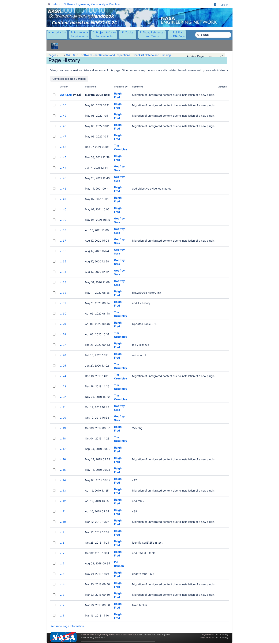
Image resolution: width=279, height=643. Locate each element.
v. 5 (62, 573)
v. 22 (63, 396)
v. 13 (63, 490)
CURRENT (66, 94)
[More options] (210, 56)
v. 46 (63, 146)
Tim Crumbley (221, 634)
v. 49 (63, 115)
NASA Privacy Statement (93, 637)
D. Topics (127, 32)
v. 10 (63, 521)
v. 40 (63, 209)
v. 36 (63, 251)
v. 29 (63, 323)
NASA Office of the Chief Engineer (153, 634)
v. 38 (63, 230)
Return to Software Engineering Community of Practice (86, 4)
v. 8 (62, 542)
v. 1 (62, 615)
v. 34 (63, 271)
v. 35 (63, 261)
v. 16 (63, 459)
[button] (215, 5)
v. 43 (63, 178)
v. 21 (63, 407)
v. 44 (63, 167)
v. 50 (63, 105)
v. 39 (63, 219)
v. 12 (63, 501)
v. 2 (62, 605)
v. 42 (63, 188)
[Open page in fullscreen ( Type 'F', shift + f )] (221, 56)
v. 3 (62, 594)
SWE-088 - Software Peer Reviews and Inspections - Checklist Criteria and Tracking (118, 55)
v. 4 (62, 584)
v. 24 (63, 376)
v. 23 (63, 386)
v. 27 (63, 344)
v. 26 (63, 355)
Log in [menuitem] (224, 4)
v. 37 (63, 240)
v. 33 (63, 282)
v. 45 (63, 157)
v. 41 (63, 199)
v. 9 (62, 532)
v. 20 (63, 417)
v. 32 (63, 292)
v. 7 (62, 553)
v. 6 (62, 563)
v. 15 (63, 469)
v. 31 (63, 303)
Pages (52, 55)
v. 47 (63, 136)
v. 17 (63, 448)
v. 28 (63, 334)
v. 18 (63, 438)
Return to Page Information (67, 626)
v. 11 (62, 511)
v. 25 (63, 365)
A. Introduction (57, 32)
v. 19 (63, 428)
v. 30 (63, 313)
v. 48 (63, 126)
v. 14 (63, 480)
